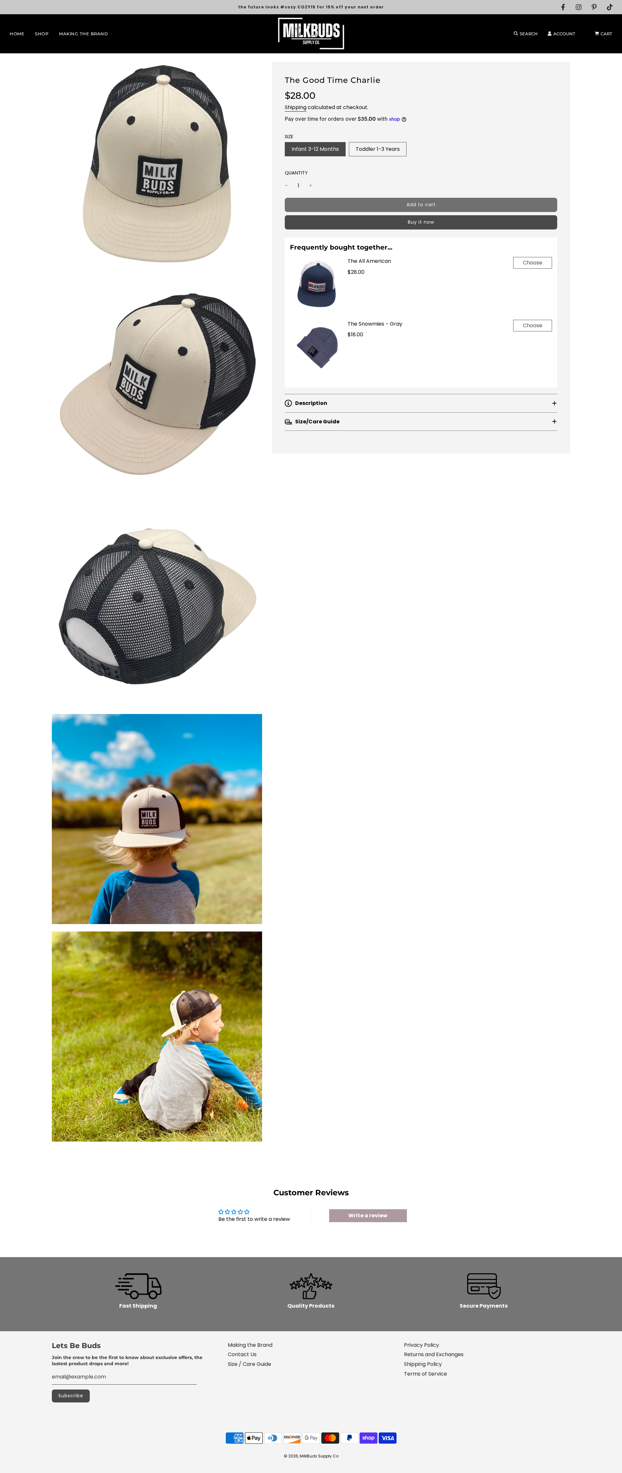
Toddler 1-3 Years (378, 149)
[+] (310, 186)
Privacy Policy (421, 1345)
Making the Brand (83, 33)
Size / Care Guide (249, 1364)
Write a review (367, 1215)
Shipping (295, 107)
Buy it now (421, 222)
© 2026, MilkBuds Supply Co (311, 1456)
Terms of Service (425, 1374)
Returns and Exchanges (434, 1354)
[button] (421, 403)
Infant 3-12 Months (315, 149)
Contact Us (242, 1354)
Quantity (296, 173)
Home (17, 33)
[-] (286, 186)
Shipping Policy (423, 1364)
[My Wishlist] (585, 34)
